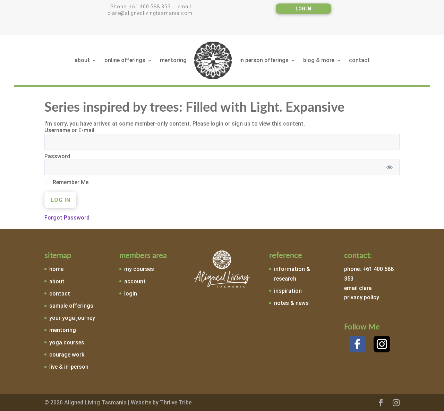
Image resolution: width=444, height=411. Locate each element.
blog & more (318, 60)
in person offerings (264, 60)
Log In (303, 8)
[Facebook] (357, 344)
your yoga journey (72, 318)
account (135, 281)
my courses (139, 269)
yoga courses (66, 342)
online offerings (124, 60)
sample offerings (71, 305)
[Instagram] (382, 344)
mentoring (173, 60)
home (56, 269)
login (130, 293)
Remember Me (69, 182)
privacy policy (361, 297)
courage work (66, 354)
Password (57, 156)
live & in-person (68, 366)
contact (359, 60)
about (82, 60)
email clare (358, 288)
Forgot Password (66, 217)
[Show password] (390, 167)
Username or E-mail (69, 130)
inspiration (288, 291)
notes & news (291, 303)
